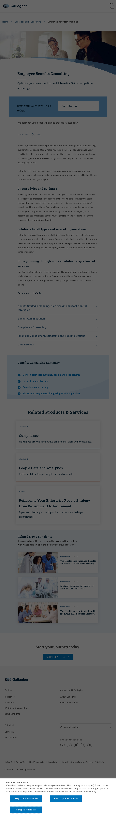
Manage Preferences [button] (26, 809)
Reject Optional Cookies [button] (66, 798)
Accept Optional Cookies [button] (26, 798)
